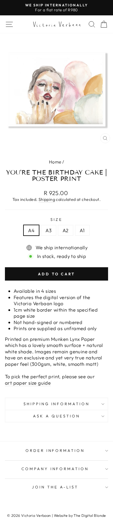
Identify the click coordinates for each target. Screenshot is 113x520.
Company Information (55, 468)
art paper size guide (28, 383)
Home (55, 162)
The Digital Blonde (90, 515)
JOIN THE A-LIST (55, 487)
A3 (48, 230)
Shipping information (56, 403)
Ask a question (56, 416)
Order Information (55, 450)
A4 (31, 230)
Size (56, 219)
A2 (66, 230)
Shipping (47, 199)
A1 (82, 230)
